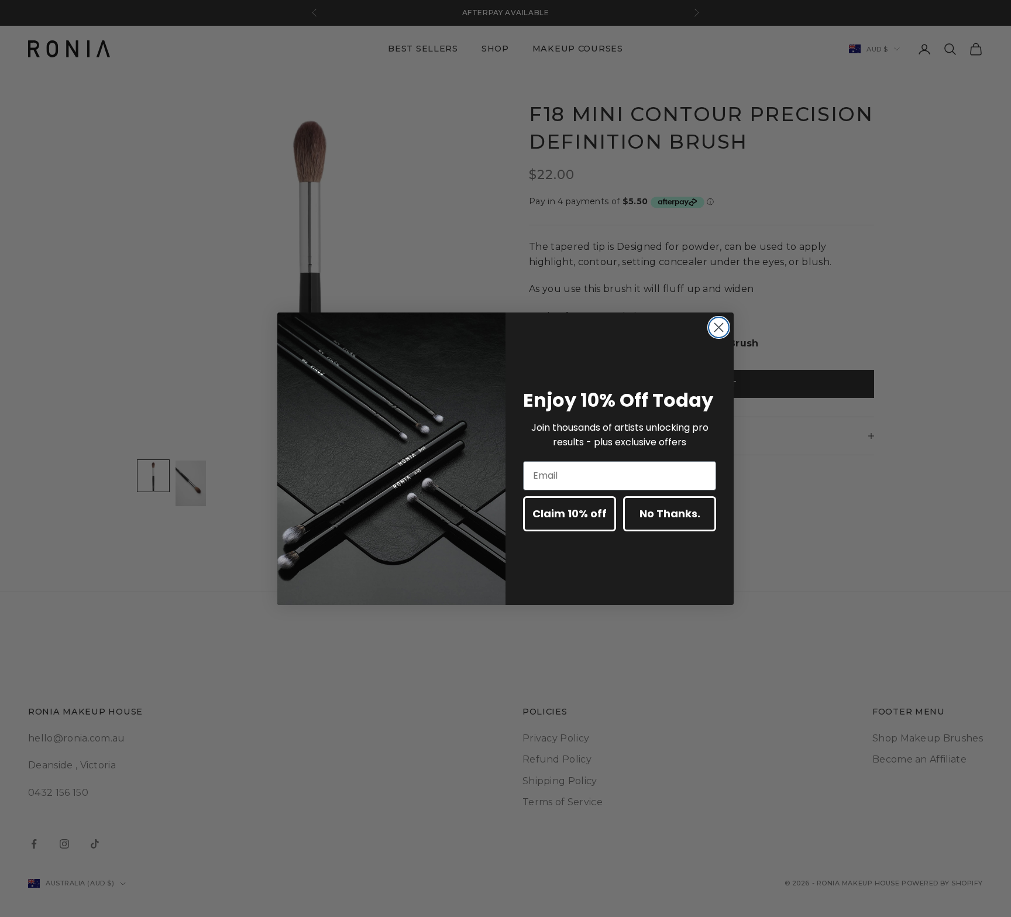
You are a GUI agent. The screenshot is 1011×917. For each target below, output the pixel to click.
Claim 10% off (569, 513)
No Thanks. (669, 513)
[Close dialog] (719, 327)
